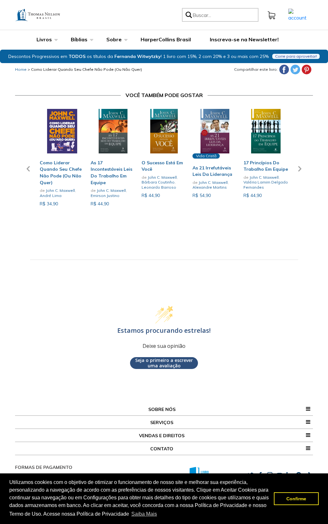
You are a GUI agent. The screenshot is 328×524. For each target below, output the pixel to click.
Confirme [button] (296, 498)
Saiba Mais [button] (144, 514)
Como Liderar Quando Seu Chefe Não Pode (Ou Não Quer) (86, 69)
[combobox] (224, 15)
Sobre (114, 39)
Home (21, 69)
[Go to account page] (297, 14)
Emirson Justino (105, 195)
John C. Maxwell (60, 190)
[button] (28, 173)
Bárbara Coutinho (158, 182)
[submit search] (188, 15)
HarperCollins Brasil (166, 39)
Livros (44, 39)
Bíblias (79, 39)
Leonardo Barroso (159, 187)
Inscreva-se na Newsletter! (244, 39)
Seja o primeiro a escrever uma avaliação (164, 363)
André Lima (51, 195)
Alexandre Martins (210, 187)
